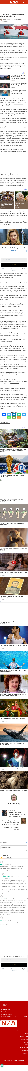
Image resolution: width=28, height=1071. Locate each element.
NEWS (1, 12)
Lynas (5, 149)
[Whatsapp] (9, 417)
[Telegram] (24, 414)
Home (26, 1033)
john (9, 878)
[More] (19, 417)
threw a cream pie (13, 359)
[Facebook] (4, 414)
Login (26, 842)
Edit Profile (25, 1050)
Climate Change (5, 422)
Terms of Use (24, 1039)
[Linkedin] (14, 414)
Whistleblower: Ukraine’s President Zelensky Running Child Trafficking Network (16, 813)
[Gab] (19, 414)
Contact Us (25, 1042)
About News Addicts (22, 1031)
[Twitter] (9, 414)
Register (25, 1053)
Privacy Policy (24, 1036)
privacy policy (20, 269)
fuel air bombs (15, 383)
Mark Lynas (10, 345)
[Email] (14, 417)
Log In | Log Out (24, 1047)
